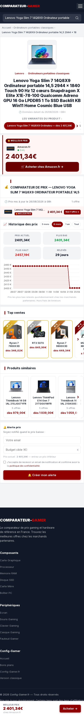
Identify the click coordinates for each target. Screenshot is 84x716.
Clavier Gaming (9, 625)
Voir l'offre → (72, 212)
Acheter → (70, 708)
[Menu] (80, 6)
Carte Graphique (10, 560)
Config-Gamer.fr (10, 671)
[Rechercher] (77, 18)
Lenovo (19, 73)
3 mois (45, 224)
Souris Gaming (9, 619)
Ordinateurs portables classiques (33, 27)
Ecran (3, 612)
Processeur (7, 566)
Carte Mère (7, 586)
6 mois (57, 224)
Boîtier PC (6, 592)
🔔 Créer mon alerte (42, 475)
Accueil (6, 27)
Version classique (11, 678)
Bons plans (7, 665)
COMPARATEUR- (20, 6)
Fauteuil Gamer (9, 638)
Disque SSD (7, 579)
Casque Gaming (10, 632)
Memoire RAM (8, 573)
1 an (67, 224)
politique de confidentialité (24, 465)
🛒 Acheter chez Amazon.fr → (42, 166)
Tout (76, 224)
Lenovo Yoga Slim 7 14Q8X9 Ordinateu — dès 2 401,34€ (39, 125)
